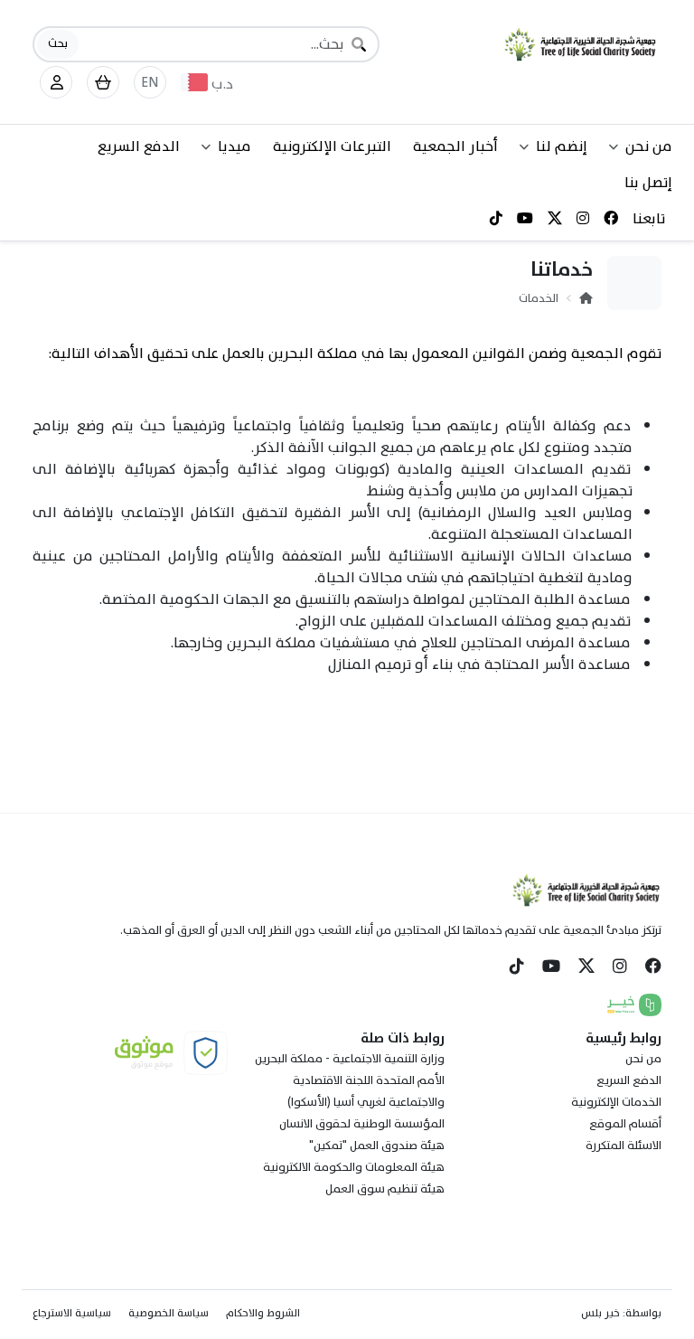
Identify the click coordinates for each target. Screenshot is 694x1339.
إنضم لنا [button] (561, 146)
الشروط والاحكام (263, 1313)
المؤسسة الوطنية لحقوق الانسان (362, 1124)
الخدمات (538, 298)
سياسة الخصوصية (168, 1313)
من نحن (643, 1059)
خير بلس (600, 1313)
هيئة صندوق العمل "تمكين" (377, 1145)
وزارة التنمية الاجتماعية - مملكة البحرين (350, 1059)
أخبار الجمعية (455, 146)
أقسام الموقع (625, 1124)
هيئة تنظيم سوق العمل (385, 1189)
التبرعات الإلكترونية (332, 146)
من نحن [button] (648, 146)
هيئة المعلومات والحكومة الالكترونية (354, 1167)
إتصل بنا (648, 182)
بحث (58, 43)
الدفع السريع (139, 146)
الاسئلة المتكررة (623, 1145)
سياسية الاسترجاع (72, 1313)
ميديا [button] (234, 146)
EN (150, 82)
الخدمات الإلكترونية (616, 1102)
